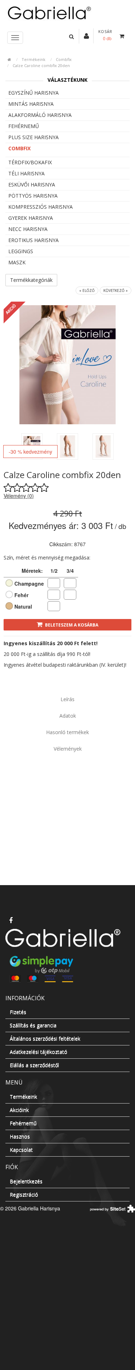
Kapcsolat (21, 1149)
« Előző (87, 290)
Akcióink (19, 1109)
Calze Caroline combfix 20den (41, 65)
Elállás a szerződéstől (34, 1065)
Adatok (67, 715)
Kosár (105, 31)
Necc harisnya (28, 229)
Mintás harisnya (31, 103)
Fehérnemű (23, 126)
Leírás (67, 699)
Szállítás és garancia (33, 1025)
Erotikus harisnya (33, 240)
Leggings (20, 251)
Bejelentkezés (26, 1181)
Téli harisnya (26, 173)
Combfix (64, 59)
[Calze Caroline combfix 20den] (67, 446)
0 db (107, 38)
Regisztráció (24, 1194)
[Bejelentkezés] (86, 35)
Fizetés (18, 1011)
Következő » (115, 290)
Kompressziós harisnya (40, 206)
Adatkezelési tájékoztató (38, 1051)
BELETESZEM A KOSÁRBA (71, 625)
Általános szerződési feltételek (45, 1038)
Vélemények (68, 748)
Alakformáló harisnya (40, 115)
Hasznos (20, 1136)
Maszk (17, 262)
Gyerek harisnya (30, 217)
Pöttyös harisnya (33, 195)
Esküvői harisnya (31, 184)
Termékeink (33, 59)
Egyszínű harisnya (33, 92)
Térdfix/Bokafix (30, 162)
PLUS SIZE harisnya (33, 137)
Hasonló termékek (67, 732)
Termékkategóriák (31, 280)
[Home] (67, 12)
